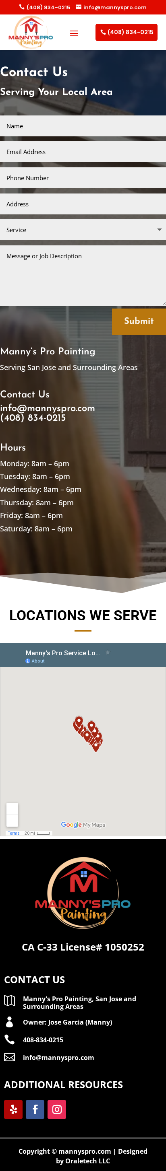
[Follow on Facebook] (35, 1109)
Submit (139, 321)
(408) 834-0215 (45, 7)
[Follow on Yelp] (13, 1109)
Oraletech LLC (87, 1161)
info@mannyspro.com (111, 7)
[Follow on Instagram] (57, 1109)
